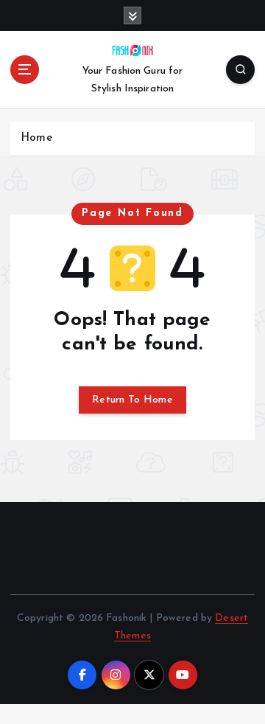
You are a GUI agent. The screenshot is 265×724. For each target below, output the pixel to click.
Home (36, 138)
